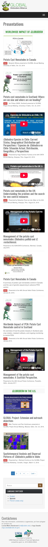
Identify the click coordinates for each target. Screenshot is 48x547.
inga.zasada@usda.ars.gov (10, 528)
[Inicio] (14, 6)
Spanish (12, 498)
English (12, 496)
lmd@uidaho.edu (24, 526)
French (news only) (16, 501)
